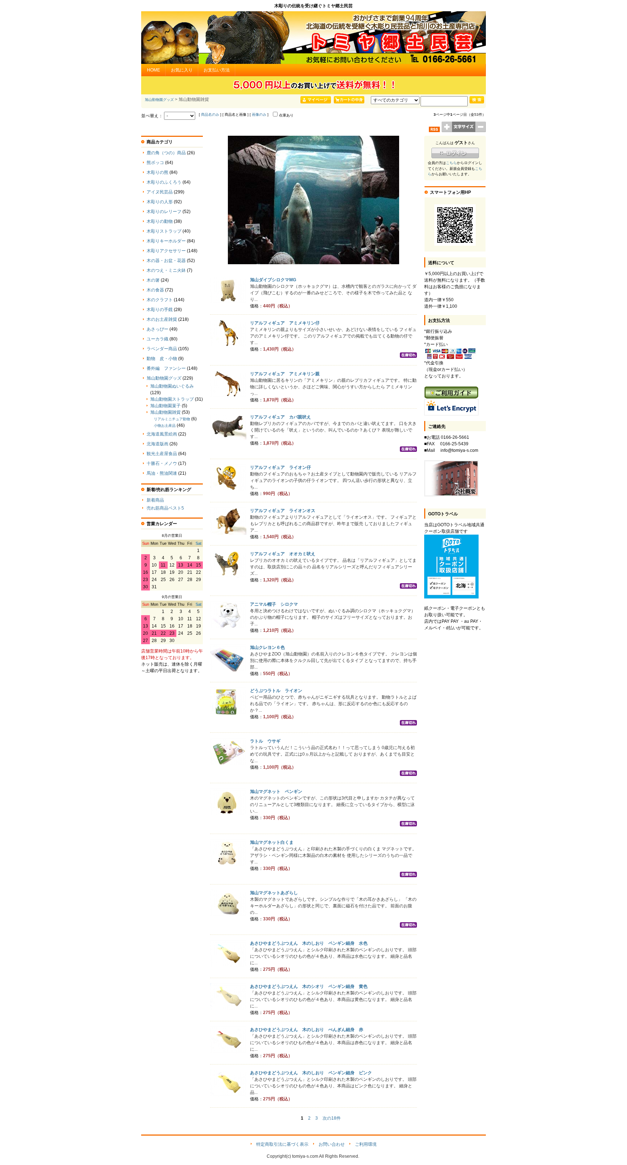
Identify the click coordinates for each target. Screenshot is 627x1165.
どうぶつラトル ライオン (276, 690)
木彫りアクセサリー (166, 250)
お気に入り (182, 70)
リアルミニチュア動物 (172, 419)
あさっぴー (157, 329)
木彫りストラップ (164, 231)
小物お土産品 (165, 426)
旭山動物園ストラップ (172, 399)
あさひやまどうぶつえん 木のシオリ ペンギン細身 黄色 (309, 986)
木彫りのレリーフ (164, 211)
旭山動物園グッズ (159, 100)
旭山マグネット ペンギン (276, 791)
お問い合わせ (332, 1144)
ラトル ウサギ (265, 741)
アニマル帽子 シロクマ (274, 604)
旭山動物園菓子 (165, 405)
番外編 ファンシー (166, 368)
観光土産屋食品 (162, 453)
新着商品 (155, 500)
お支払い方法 (217, 70)
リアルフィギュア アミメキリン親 (285, 373)
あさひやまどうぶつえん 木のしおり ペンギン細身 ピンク (311, 1072)
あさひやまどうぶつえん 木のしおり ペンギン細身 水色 (309, 943)
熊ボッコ (155, 162)
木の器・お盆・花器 (166, 260)
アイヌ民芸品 (160, 192)
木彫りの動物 (160, 221)
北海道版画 (157, 443)
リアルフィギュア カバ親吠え (280, 417)
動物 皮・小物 (162, 358)
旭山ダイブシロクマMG (273, 279)
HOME (153, 70)
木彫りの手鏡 (160, 309)
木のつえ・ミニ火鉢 (166, 270)
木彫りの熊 (157, 172)
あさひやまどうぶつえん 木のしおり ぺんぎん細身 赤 (306, 1029)
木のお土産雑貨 (162, 319)
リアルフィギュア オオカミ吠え (282, 553)
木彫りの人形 (160, 201)
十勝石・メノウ (162, 463)
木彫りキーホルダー (166, 241)
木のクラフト (160, 299)
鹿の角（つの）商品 (166, 152)
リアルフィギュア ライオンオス (282, 510)
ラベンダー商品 (162, 348)
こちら (451, 163)
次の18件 (332, 1118)
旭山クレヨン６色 (267, 647)
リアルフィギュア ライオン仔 (280, 467)
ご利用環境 (366, 1144)
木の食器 (155, 290)
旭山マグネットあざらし (274, 892)
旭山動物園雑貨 (165, 412)
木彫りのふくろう (164, 182)
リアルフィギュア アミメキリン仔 (285, 323)
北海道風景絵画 (162, 434)
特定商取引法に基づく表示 (282, 1144)
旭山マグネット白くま (272, 842)
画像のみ (259, 114)
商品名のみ (210, 114)
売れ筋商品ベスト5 (165, 508)
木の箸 (153, 280)
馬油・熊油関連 (162, 473)
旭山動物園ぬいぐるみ (172, 386)
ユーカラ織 (157, 339)
